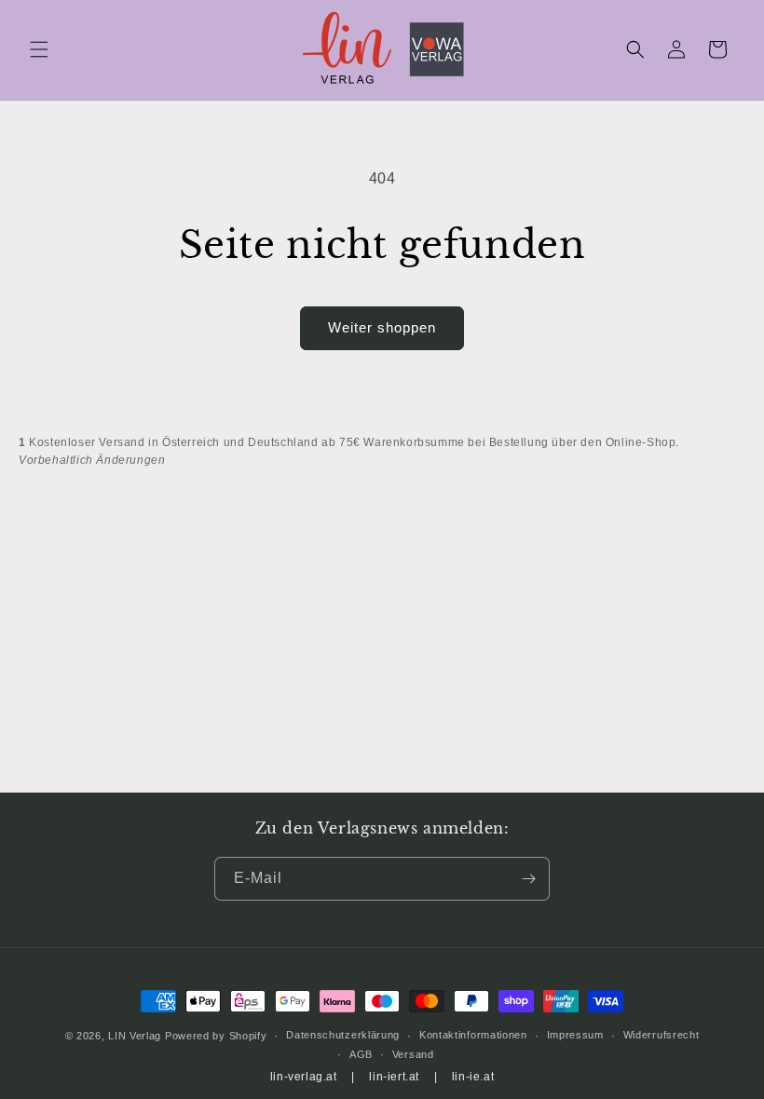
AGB (361, 1054)
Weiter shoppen (382, 327)
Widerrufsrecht (661, 1034)
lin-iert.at (394, 1076)
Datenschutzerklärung (343, 1034)
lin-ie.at (473, 1076)
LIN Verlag (134, 1035)
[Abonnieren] (528, 879)
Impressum (575, 1034)
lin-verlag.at (303, 1076)
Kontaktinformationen (473, 1034)
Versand (413, 1054)
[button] (39, 49)
